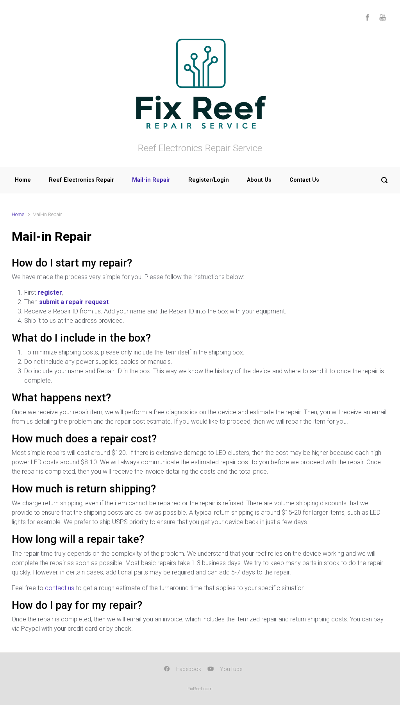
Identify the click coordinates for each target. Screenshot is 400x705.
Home (23, 180)
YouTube (231, 669)
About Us (259, 180)
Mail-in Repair (151, 180)
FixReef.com (200, 688)
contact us (59, 588)
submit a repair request (74, 302)
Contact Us (304, 180)
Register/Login (208, 180)
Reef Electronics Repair (81, 180)
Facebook (188, 669)
